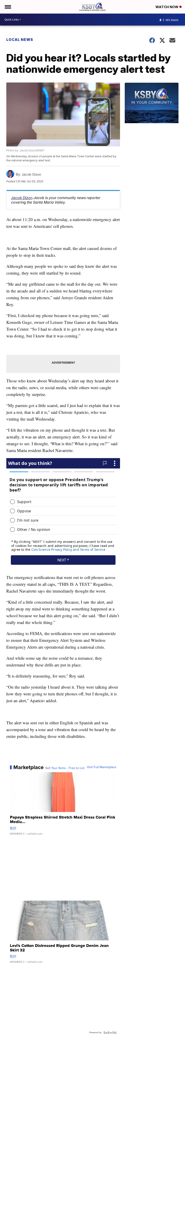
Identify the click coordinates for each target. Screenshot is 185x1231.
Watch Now (167, 7)
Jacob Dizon (21, 197)
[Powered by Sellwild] (109, 1032)
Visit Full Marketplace (101, 767)
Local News (19, 39)
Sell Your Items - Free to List (64, 768)
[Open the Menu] (7, 7)
